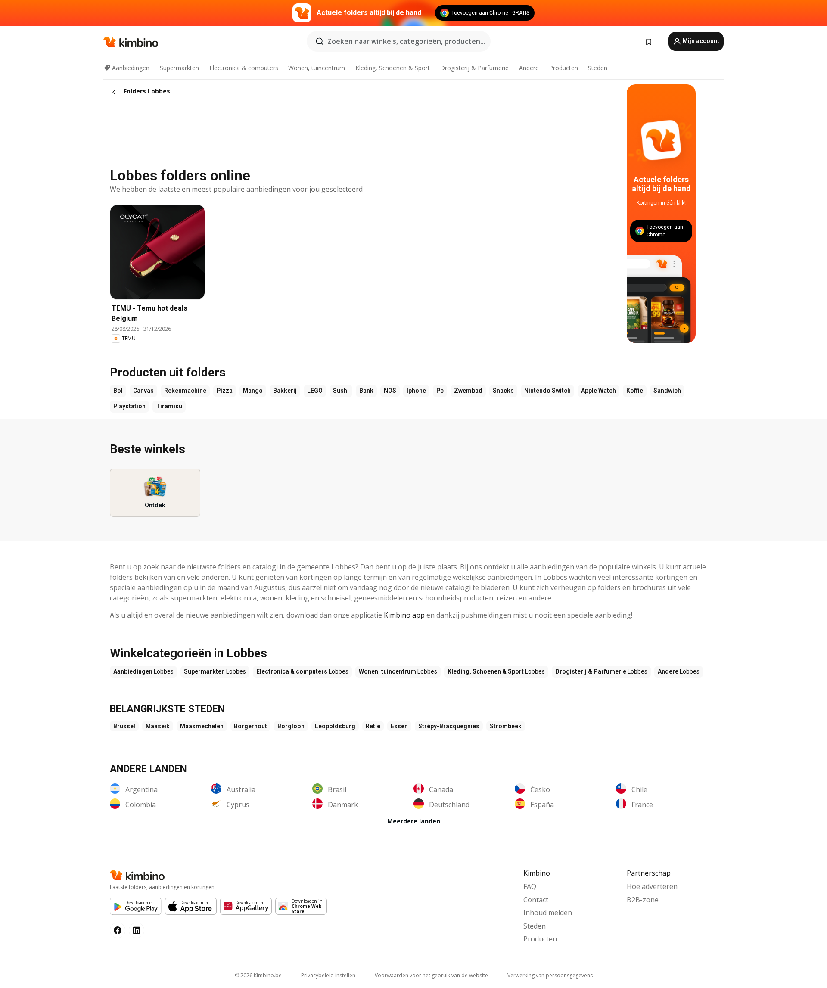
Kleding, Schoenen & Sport (392, 68)
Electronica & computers (243, 68)
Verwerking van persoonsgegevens (550, 975)
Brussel (124, 726)
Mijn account (700, 40)
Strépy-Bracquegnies (448, 726)
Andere (529, 68)
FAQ (529, 886)
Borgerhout (250, 726)
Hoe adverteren (652, 886)
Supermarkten (179, 68)
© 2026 (258, 975)
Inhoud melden (547, 912)
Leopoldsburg (335, 726)
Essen (399, 726)
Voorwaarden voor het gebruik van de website (431, 975)
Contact (535, 899)
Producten (563, 68)
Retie (373, 726)
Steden (597, 68)
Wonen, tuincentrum (316, 68)
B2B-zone (643, 899)
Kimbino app (404, 615)
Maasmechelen (202, 726)
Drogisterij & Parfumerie (474, 68)
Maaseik (158, 726)
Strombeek (506, 726)
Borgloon (291, 726)
